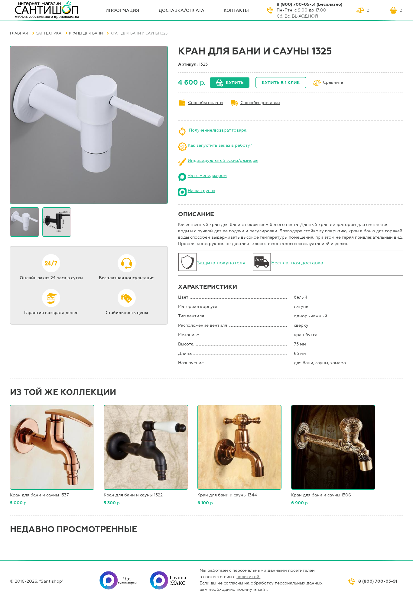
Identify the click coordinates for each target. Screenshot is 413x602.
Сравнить (333, 82)
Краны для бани (86, 33)
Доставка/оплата (181, 10)
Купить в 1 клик (281, 82)
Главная (19, 33)
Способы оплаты (205, 102)
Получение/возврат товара (217, 130)
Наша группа (201, 190)
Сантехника (48, 33)
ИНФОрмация (122, 10)
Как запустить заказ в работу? (220, 145)
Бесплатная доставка (297, 263)
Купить (234, 82)
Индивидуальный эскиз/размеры (223, 160)
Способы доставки (260, 102)
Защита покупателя (221, 263)
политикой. (248, 576)
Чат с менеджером (207, 175)
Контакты (236, 10)
